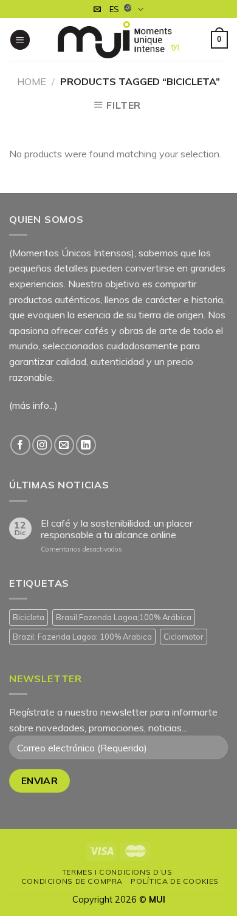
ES (114, 9)
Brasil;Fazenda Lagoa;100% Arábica (123, 617)
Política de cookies (175, 881)
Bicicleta (28, 617)
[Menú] (20, 40)
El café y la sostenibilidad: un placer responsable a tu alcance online (117, 529)
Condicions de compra (72, 881)
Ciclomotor (183, 636)
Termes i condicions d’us (117, 872)
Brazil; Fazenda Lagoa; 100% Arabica (82, 636)
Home (31, 81)
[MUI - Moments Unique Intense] (118, 39)
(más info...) (33, 405)
